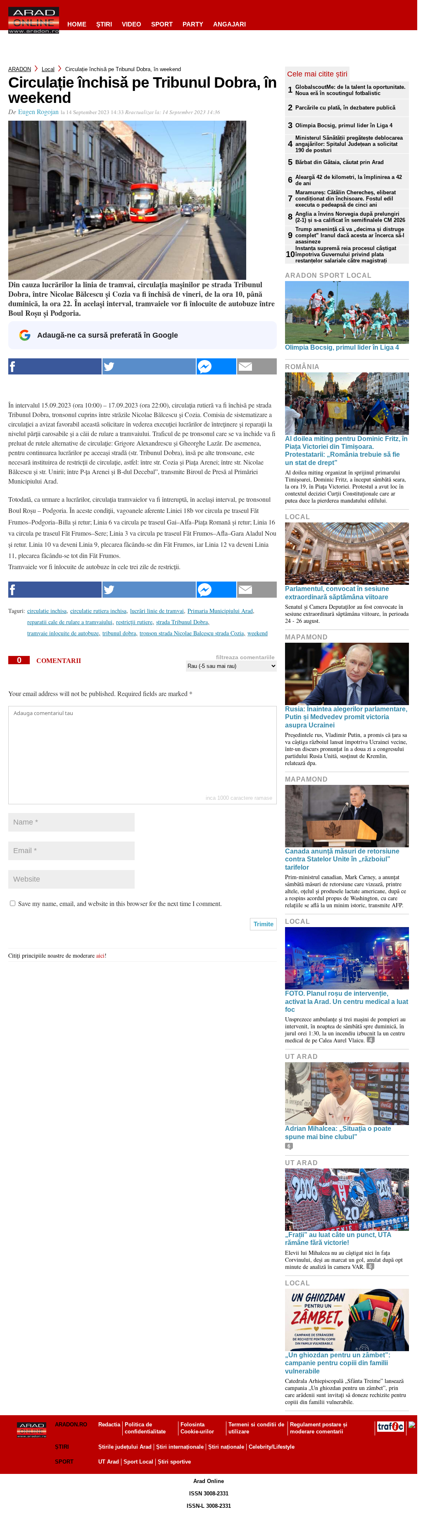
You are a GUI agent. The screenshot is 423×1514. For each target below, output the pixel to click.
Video (131, 24)
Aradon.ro (71, 1424)
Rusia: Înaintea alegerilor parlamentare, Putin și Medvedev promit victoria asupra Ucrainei (346, 717)
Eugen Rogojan (38, 111)
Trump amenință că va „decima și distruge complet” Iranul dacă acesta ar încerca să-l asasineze (349, 235)
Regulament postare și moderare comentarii (318, 1428)
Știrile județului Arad (125, 1447)
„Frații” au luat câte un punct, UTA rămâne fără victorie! (338, 1238)
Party (193, 24)
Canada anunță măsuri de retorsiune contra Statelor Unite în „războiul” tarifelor (342, 859)
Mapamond (306, 637)
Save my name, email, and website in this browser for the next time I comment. (120, 903)
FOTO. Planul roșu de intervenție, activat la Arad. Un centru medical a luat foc (346, 1001)
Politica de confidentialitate (145, 1428)
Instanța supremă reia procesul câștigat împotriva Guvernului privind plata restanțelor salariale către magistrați (345, 254)
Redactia (109, 1424)
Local (48, 69)
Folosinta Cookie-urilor (197, 1428)
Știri (62, 1447)
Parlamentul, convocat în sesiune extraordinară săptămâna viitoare (337, 592)
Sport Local (138, 1462)
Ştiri (104, 24)
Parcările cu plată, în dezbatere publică (345, 108)
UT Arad (301, 1056)
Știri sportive (174, 1462)
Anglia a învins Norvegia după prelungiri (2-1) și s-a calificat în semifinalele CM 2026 (350, 217)
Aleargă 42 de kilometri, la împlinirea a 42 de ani (348, 180)
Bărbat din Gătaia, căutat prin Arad (339, 162)
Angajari (229, 24)
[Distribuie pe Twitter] (149, 366)
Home (76, 24)
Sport (162, 24)
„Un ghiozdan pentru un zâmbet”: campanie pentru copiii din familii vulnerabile (337, 1363)
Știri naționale (226, 1447)
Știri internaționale (180, 1447)
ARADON (19, 69)
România (302, 366)
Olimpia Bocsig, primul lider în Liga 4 (343, 125)
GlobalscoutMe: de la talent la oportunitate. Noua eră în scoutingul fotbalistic (350, 90)
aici (100, 955)
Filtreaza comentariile (245, 657)
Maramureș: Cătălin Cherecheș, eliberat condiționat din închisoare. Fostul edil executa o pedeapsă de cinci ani (345, 198)
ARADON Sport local (328, 275)
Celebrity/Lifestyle (272, 1447)
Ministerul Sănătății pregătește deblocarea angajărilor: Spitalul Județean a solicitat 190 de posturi (349, 144)
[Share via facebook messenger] (216, 366)
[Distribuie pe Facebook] (55, 366)
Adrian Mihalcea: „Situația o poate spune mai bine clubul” (338, 1132)
